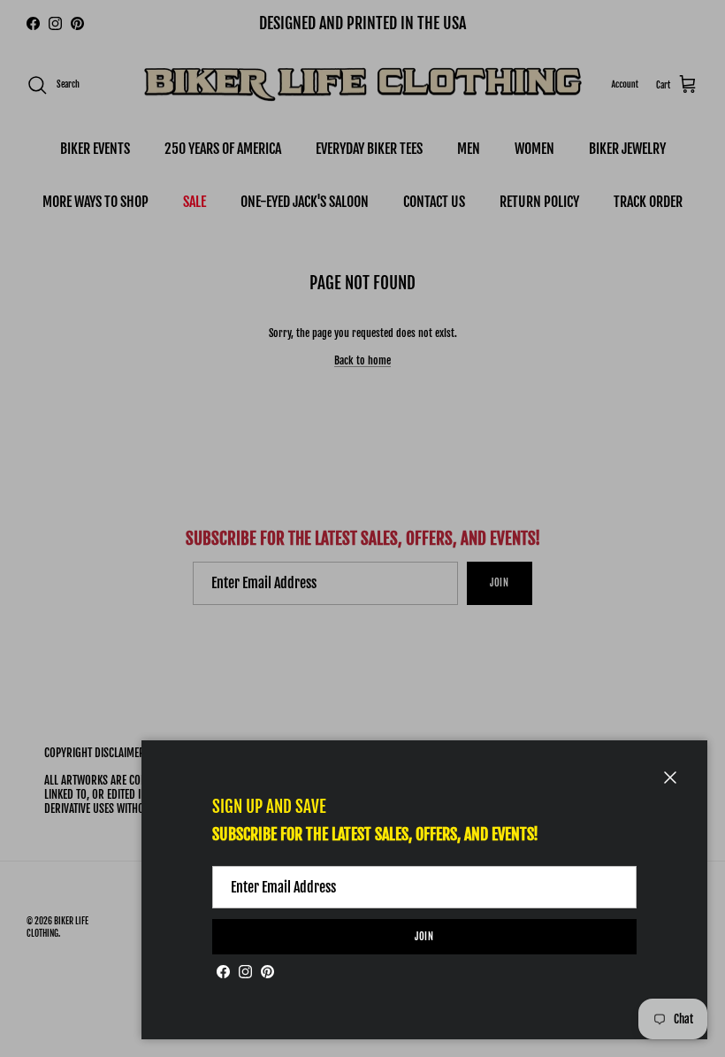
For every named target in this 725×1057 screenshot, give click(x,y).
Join (425, 937)
